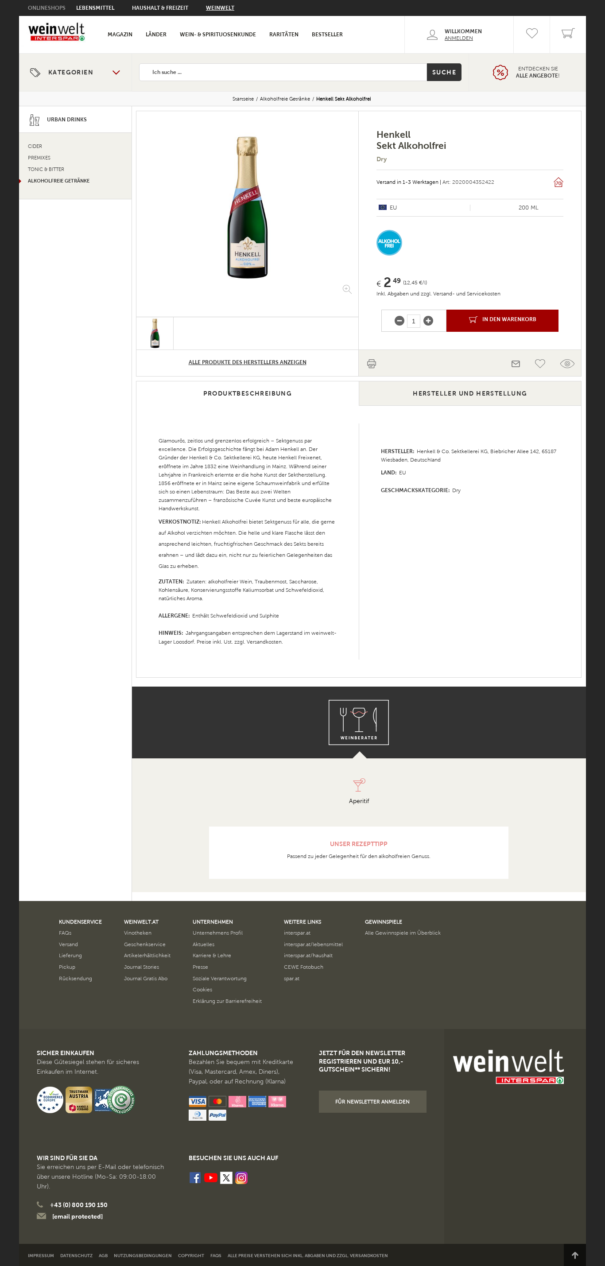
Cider (35, 146)
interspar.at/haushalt (308, 955)
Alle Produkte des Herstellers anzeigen (247, 362)
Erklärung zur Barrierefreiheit (227, 1001)
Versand (68, 944)
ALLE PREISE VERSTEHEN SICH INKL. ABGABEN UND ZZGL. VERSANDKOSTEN (308, 1255)
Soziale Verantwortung (220, 978)
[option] (247, 207)
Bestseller (327, 34)
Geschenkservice (145, 944)
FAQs (65, 933)
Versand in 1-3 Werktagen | (408, 182)
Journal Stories (141, 967)
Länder (156, 34)
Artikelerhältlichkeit (147, 955)
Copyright (191, 1255)
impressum (41, 1255)
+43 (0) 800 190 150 (79, 1204)
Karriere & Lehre (212, 955)
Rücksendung (75, 978)
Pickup (67, 967)
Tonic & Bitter (46, 169)
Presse (200, 967)
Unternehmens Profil (218, 933)
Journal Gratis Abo (145, 978)
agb (103, 1255)
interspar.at (297, 933)
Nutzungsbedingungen (143, 1255)
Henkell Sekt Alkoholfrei (343, 98)
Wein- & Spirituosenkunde (218, 34)
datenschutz (76, 1255)
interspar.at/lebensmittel (313, 944)
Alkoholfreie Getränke (285, 98)
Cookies (202, 989)
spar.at (291, 978)
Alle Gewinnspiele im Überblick (403, 933)
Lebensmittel (95, 8)
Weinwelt (220, 8)
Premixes (39, 157)
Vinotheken (137, 933)
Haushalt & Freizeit (160, 8)
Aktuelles (203, 944)
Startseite (243, 98)
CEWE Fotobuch (303, 967)
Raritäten (284, 34)
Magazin (120, 34)
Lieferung (70, 955)
